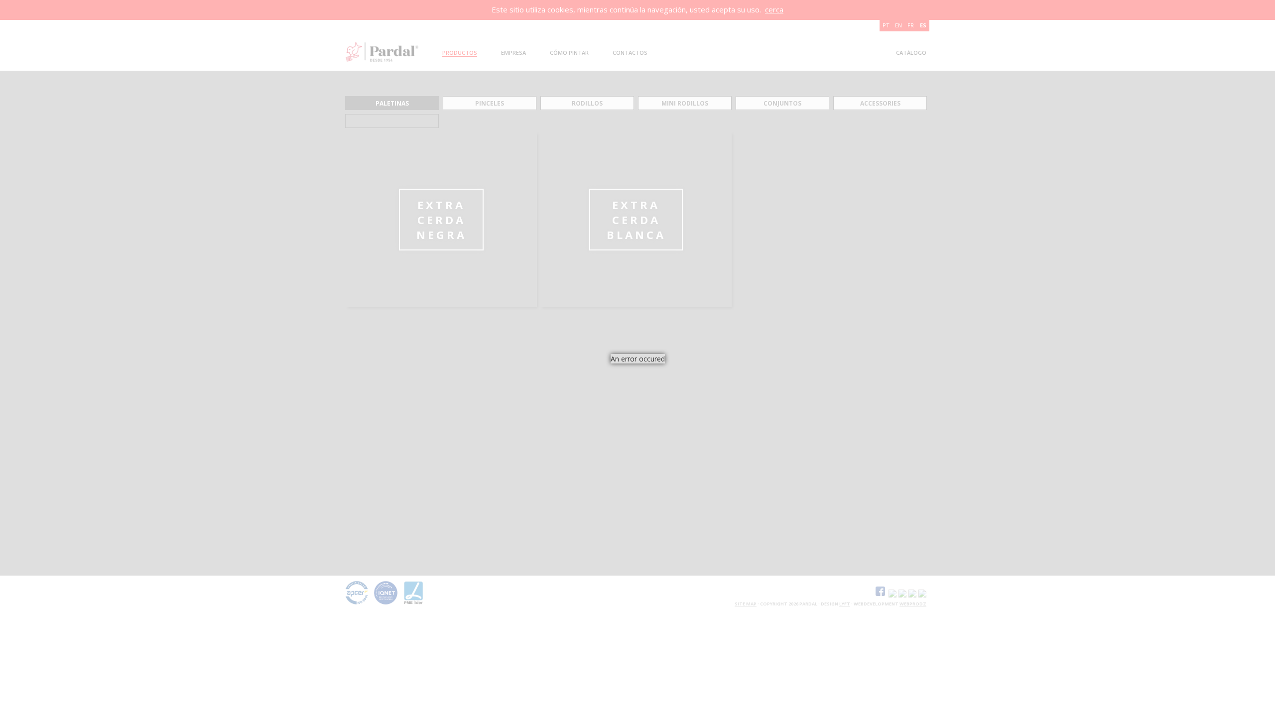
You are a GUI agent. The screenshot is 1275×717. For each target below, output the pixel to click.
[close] (672, 375)
